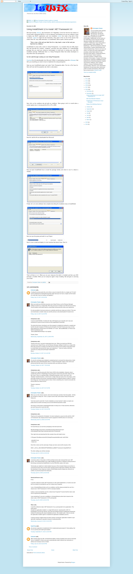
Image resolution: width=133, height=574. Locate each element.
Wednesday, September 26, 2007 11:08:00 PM (42, 336)
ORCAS (42, 34)
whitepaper (73, 60)
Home (52, 550)
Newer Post (30, 550)
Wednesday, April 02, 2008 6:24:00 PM (40, 419)
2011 (86, 78)
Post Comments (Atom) (39, 552)
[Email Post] (49, 282)
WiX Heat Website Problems (93, 98)
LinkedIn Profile (97, 70)
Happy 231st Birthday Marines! (94, 104)
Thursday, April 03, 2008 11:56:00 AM (40, 472)
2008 (86, 85)
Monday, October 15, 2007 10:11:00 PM (40, 353)
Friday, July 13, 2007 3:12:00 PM (39, 314)
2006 (86, 89)
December (89, 91)
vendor (59, 36)
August (88, 111)
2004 (86, 124)
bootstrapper (52, 50)
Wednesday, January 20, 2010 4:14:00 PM (41, 521)
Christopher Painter (36, 302)
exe (47, 50)
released (39, 32)
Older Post (75, 550)
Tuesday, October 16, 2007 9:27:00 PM (40, 388)
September (89, 109)
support (35, 37)
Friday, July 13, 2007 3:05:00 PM (39, 297)
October (89, 106)
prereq (37, 236)
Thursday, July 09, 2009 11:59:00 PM (40, 500)
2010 (86, 81)
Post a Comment (33, 547)
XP (51, 105)
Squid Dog (33, 526)
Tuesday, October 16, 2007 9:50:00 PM (40, 409)
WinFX (36, 36)
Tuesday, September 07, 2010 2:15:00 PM (41, 531)
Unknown (33, 290)
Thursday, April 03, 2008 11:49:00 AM (40, 453)
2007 (86, 87)
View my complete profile (90, 72)
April (88, 117)
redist (59, 275)
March (88, 119)
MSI (77, 50)
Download (29, 60)
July (88, 113)
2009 (86, 83)
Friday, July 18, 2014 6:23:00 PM (39, 543)
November (89, 93)
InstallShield (52, 39)
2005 (86, 122)
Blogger (73, 562)
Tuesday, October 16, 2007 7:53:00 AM (40, 365)
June (88, 115)
